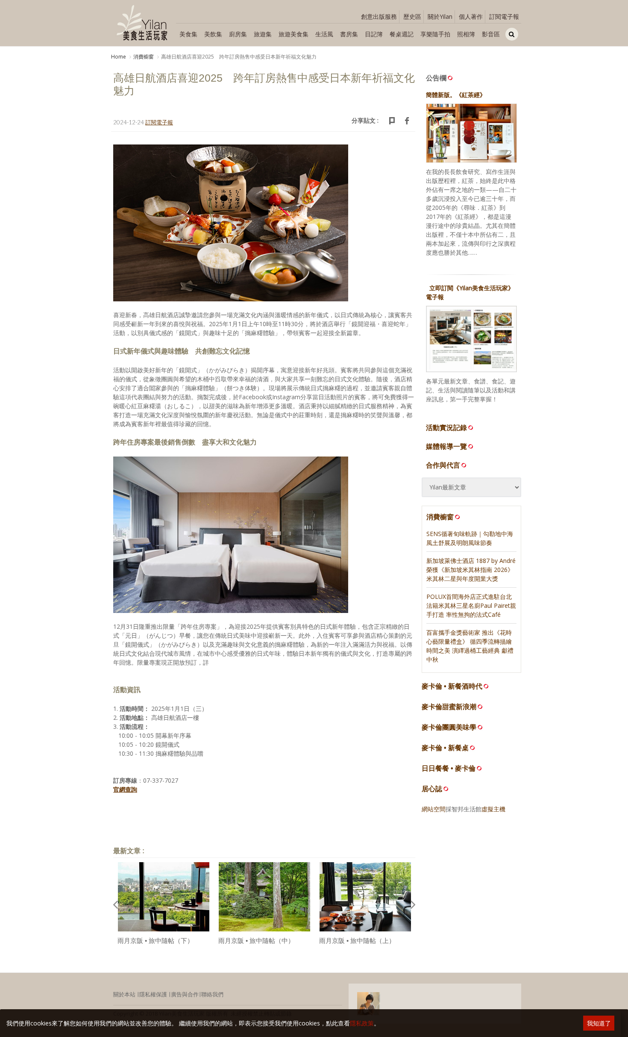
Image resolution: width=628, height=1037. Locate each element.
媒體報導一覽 (446, 446)
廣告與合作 (185, 994)
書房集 (349, 34)
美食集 (188, 34)
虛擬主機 (493, 809)
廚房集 (238, 34)
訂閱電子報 (504, 16)
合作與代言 (443, 465)
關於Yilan (440, 16)
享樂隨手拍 (435, 34)
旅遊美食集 (293, 34)
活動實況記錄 (446, 427)
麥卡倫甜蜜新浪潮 (449, 706)
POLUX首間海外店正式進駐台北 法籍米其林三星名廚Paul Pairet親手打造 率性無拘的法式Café (471, 605)
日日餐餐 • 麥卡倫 (448, 768)
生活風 (324, 34)
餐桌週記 (402, 34)
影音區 (491, 34)
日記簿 (374, 34)
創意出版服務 (379, 16)
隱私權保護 (153, 994)
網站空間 (434, 809)
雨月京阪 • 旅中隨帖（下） (155, 940)
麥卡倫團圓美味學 (449, 727)
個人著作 (471, 16)
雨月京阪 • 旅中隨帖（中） (256, 940)
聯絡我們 (212, 994)
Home (118, 56)
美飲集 (213, 34)
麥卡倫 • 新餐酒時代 (452, 686)
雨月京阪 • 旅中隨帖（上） (357, 940)
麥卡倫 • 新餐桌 (445, 747)
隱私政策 (362, 1023)
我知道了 (599, 1023)
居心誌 (432, 788)
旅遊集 (263, 34)
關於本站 (124, 994)
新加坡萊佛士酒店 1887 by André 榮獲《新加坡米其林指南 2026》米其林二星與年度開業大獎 (471, 570)
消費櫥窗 (143, 56)
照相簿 (466, 34)
